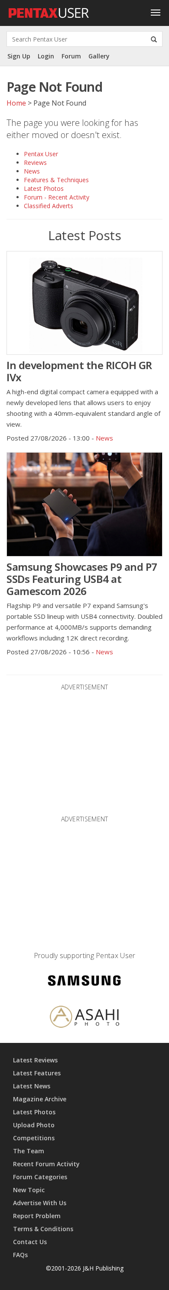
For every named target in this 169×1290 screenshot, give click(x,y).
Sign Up (18, 56)
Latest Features (37, 1073)
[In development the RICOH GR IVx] (84, 303)
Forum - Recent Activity (56, 197)
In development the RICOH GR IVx (79, 371)
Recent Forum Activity (46, 1164)
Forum (71, 56)
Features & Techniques (56, 180)
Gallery (99, 56)
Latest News (31, 1086)
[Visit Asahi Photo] (84, 1018)
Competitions (34, 1138)
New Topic (29, 1190)
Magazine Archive (39, 1099)
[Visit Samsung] (84, 982)
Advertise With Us (39, 1203)
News (32, 171)
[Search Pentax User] (154, 39)
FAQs (20, 1255)
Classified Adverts (48, 206)
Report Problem (37, 1216)
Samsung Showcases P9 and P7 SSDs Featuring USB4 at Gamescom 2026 (81, 579)
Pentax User (41, 154)
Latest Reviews (35, 1060)
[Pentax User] (49, 11)
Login (46, 56)
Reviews (35, 162)
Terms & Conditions (43, 1229)
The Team (28, 1151)
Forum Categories (40, 1177)
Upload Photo (34, 1125)
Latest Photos (44, 188)
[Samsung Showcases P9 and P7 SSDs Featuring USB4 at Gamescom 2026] (84, 504)
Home (16, 103)
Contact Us (30, 1242)
